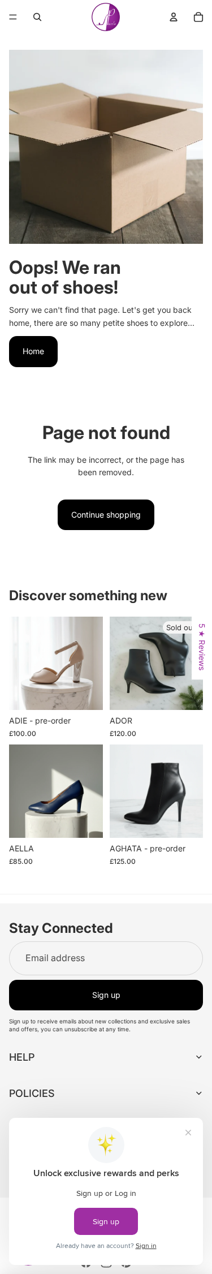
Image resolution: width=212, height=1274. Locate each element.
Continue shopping (106, 514)
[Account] (173, 17)
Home (33, 351)
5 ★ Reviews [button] (202, 646)
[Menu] (13, 17)
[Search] (37, 17)
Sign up (106, 995)
